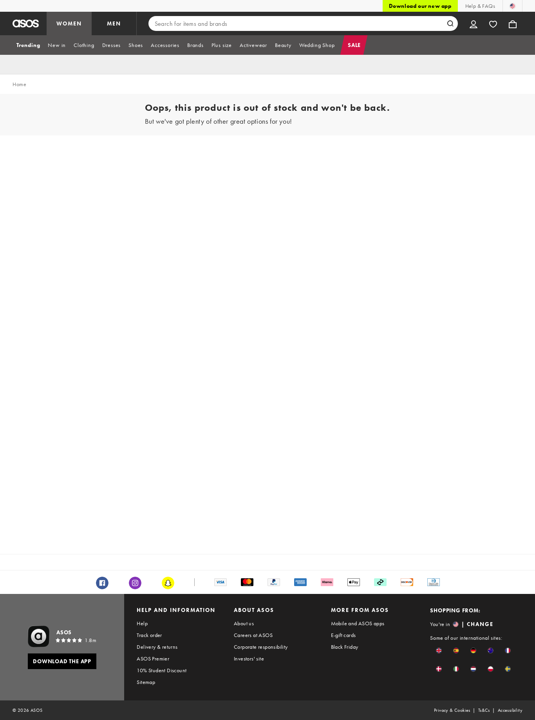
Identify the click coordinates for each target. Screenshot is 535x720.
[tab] (28, 45)
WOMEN (69, 23)
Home (19, 84)
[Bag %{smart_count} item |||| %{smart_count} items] (512, 23)
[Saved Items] (493, 23)
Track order (149, 635)
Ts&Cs (484, 710)
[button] (439, 650)
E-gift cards (343, 635)
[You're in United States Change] (512, 6)
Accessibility (510, 710)
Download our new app (420, 5)
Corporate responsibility (261, 646)
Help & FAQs (480, 5)
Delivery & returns (157, 646)
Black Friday (344, 646)
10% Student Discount (161, 670)
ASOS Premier (153, 658)
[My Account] (473, 23)
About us (244, 623)
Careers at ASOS (253, 635)
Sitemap (146, 682)
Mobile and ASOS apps (358, 623)
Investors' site (249, 658)
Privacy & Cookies (452, 710)
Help (142, 623)
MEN (114, 23)
